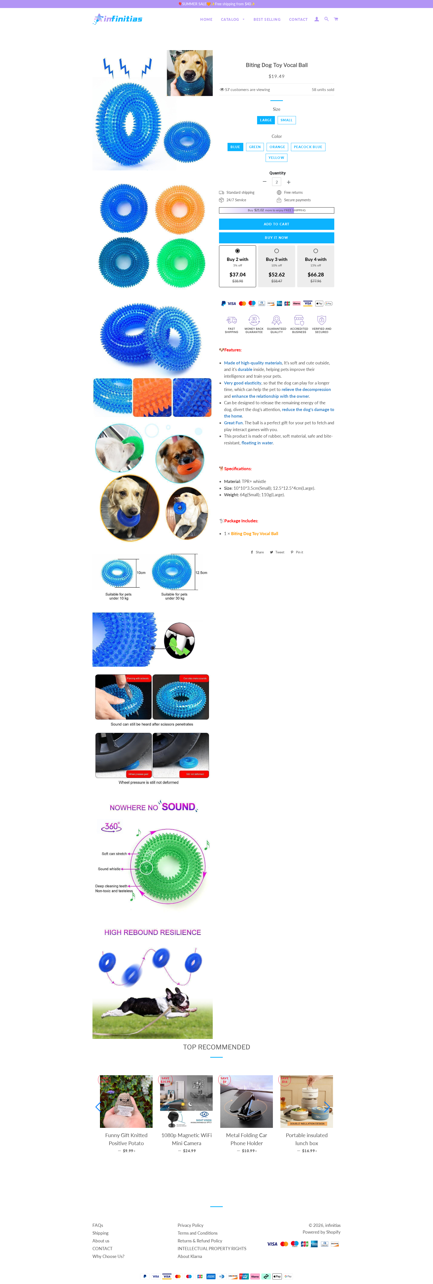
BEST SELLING (267, 19)
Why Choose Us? (108, 1256)
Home (206, 19)
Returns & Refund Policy (200, 1240)
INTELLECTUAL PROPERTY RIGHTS (212, 1248)
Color (277, 136)
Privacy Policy (190, 1225)
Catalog (230, 19)
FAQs (97, 1225)
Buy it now (276, 238)
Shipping (100, 1233)
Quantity (277, 173)
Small (287, 120)
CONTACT (298, 19)
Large (266, 120)
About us (100, 1240)
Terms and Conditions (198, 1233)
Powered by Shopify (322, 1232)
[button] (98, 1107)
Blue (235, 147)
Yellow (276, 158)
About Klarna (190, 1256)
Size (276, 109)
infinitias (333, 1225)
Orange (277, 147)
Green (255, 147)
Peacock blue (308, 147)
